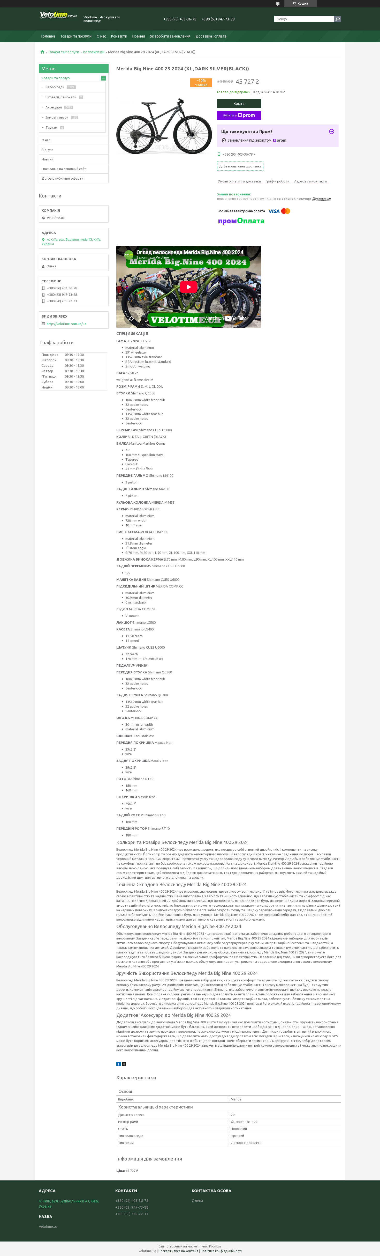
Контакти (119, 36)
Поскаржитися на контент (178, 1251)
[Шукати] (337, 19)
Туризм (51, 127)
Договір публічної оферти (62, 178)
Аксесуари (53, 107)
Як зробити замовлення (170, 36)
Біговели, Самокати (60, 97)
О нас (101, 36)
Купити (239, 103)
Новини (138, 36)
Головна (48, 36)
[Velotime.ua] (58, 19)
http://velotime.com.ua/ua (66, 324)
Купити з (230, 115)
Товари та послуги (76, 36)
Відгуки (47, 149)
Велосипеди (93, 52)
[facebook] (118, 1065)
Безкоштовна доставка (243, 166)
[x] (124, 1065)
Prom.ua (215, 1246)
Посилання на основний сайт (64, 169)
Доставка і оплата (211, 36)
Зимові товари (57, 117)
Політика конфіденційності (221, 1251)
